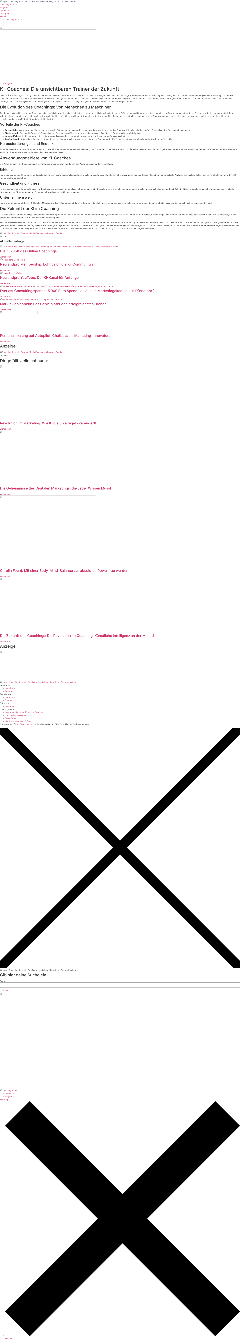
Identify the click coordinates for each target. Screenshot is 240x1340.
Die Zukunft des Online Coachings (28, 251)
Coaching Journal (28, 724)
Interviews (10, 1093)
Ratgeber (9, 83)
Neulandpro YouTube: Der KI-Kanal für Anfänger (40, 277)
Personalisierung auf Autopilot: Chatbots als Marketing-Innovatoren (56, 335)
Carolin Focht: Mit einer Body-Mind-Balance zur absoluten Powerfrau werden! (64, 570)
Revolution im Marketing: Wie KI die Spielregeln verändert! (48, 423)
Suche (3, 981)
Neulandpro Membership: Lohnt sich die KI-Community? (47, 264)
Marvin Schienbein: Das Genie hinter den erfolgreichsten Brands (53, 304)
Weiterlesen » (6, 257)
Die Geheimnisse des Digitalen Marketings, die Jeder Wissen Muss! (55, 488)
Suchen (5, 990)
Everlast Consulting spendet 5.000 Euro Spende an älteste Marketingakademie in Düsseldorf (77, 291)
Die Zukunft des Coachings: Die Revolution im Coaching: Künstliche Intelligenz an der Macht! (77, 636)
